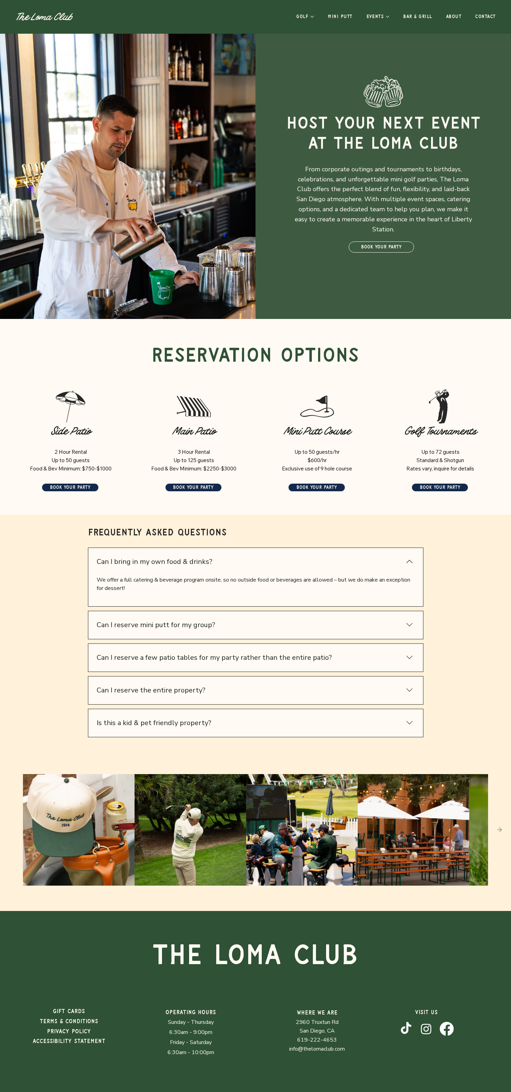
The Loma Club (43, 20)
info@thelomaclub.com (317, 1049)
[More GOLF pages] (312, 16)
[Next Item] (499, 829)
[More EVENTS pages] (387, 16)
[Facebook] (447, 1029)
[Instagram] (426, 1029)
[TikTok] (406, 1029)
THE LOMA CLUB (255, 956)
